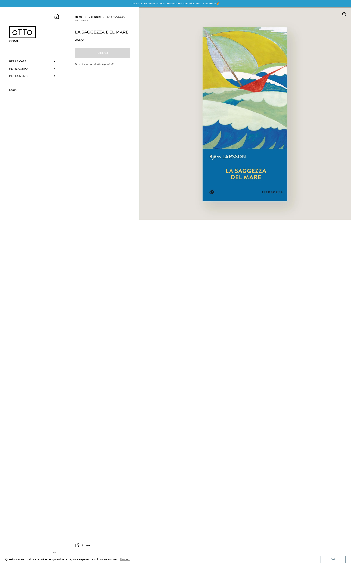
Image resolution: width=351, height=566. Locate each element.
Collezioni (95, 16)
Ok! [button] (333, 559)
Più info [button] (125, 559)
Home (78, 16)
